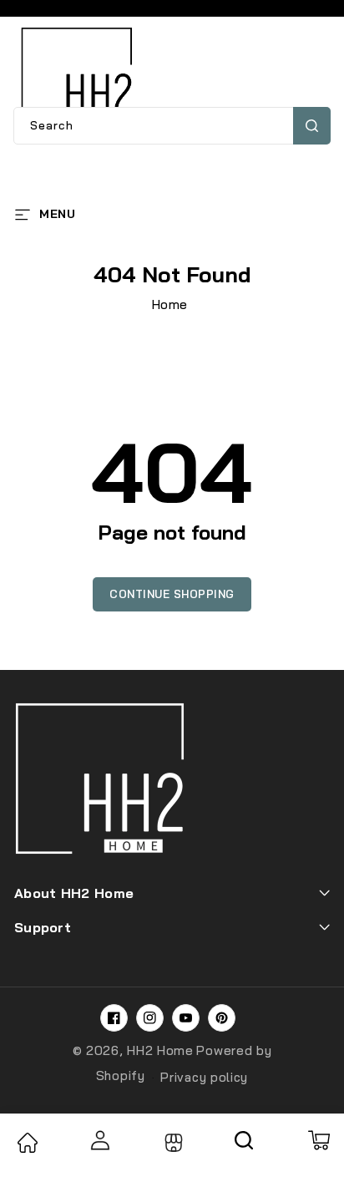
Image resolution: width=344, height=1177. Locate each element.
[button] (44, 213)
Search (312, 126)
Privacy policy (204, 1077)
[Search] (244, 1146)
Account (99, 1140)
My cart (318, 1140)
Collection (171, 1142)
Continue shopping (172, 594)
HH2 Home (160, 1050)
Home (170, 304)
